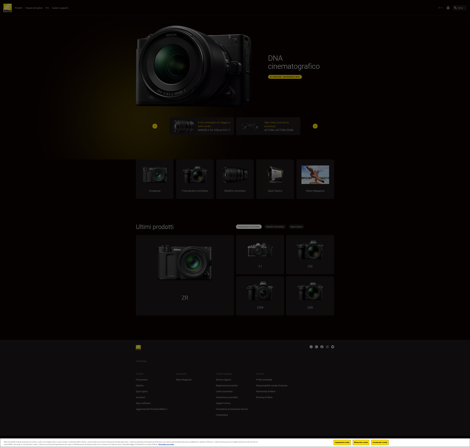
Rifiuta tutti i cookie (361, 442)
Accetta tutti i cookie (380, 442)
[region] (235, 442)
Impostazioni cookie (342, 442)
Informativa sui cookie (166, 444)
